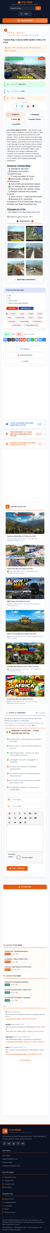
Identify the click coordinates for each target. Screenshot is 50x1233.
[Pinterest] (18, 1143)
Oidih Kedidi (20, 317)
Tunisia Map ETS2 (32, 325)
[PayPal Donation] (33, 106)
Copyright (8, 1206)
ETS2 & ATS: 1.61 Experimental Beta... (17, 982)
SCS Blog (8, 1187)
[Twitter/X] (22, 106)
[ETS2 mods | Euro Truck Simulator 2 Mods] (5, 30)
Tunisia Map (24, 321)
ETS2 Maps (37, 321)
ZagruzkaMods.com (9, 1159)
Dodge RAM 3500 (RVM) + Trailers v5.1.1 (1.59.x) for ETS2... (25, 1042)
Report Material (26, 355)
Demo (31, 317)
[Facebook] (16, 106)
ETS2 (40, 314)
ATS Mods (6, 1156)
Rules (7, 1209)
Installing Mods (10, 1202)
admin (9, 48)
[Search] (38, 8)
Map (9, 317)
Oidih (22, 314)
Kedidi (31, 314)
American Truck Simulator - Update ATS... (18, 990)
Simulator (12, 321)
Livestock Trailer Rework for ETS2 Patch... (18, 967)
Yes (9, 295)
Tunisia (13, 314)
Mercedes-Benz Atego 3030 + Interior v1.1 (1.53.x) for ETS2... (26, 1031)
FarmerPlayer (7, 1162)
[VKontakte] (9, 1143)
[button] (9, 813)
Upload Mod (26, 887)
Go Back (26, 349)
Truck (40, 317)
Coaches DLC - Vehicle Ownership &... (17, 951)
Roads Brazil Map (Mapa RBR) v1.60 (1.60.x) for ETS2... (24, 1054)
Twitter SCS (9, 1181)
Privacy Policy (10, 1212)
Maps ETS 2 (20, 33)
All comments (25, 1060)
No (9, 298)
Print (26, 361)
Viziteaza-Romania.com (11, 1166)
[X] (23, 1143)
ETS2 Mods (10, 33)
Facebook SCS (10, 1177)
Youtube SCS (10, 1184)
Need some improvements (18, 303)
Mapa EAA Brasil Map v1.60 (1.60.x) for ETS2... (21, 1019)
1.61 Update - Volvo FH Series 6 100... (16, 959)
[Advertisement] (25, 393)
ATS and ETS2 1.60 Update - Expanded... (18, 998)
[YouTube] (27, 106)
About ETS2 (9, 1199)
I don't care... (13, 301)
